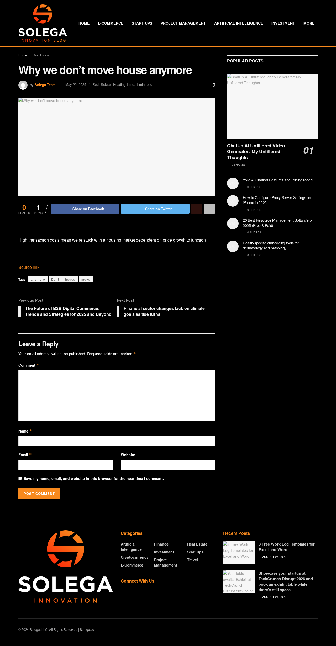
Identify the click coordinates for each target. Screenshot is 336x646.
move (85, 279)
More (308, 23)
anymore (38, 279)
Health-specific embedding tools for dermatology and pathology (271, 245)
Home (84, 23)
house (70, 279)
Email (25, 454)
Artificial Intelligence (238, 23)
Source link (28, 267)
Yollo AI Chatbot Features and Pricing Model (278, 180)
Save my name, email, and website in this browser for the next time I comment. (94, 478)
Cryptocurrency (135, 557)
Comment (28, 365)
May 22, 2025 (75, 84)
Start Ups (142, 23)
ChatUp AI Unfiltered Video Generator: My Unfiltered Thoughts (256, 151)
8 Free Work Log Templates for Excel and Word (287, 546)
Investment (283, 23)
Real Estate (41, 55)
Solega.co (87, 629)
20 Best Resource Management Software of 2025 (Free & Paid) (278, 222)
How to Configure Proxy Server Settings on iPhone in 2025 (277, 200)
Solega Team (45, 84)
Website (128, 454)
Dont (55, 279)
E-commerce (110, 23)
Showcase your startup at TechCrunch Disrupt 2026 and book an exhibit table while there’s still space (286, 581)
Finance (161, 544)
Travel (192, 559)
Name (25, 431)
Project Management (183, 23)
